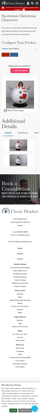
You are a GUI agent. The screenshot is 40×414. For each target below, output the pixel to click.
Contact (20, 253)
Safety (20, 313)
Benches (20, 294)
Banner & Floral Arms (20, 326)
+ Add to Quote (20, 70)
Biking (20, 303)
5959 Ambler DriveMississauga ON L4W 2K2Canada (20, 222)
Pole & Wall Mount (20, 271)
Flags (20, 323)
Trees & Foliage (20, 280)
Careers (20, 259)
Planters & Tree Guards (20, 306)
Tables (20, 297)
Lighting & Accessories (20, 283)
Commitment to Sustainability (20, 357)
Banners (20, 320)
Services (20, 337)
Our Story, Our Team (20, 334)
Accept (13, 410)
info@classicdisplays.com (22, 241)
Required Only (25, 410)
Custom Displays (20, 286)
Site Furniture (20, 290)
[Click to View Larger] (20, 95)
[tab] (20, 49)
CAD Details (20, 367)
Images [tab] (8, 133)
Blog (20, 354)
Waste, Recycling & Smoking (20, 300)
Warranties (20, 348)
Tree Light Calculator (20, 364)
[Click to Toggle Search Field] (32, 3)
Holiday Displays (20, 264)
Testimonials (20, 340)
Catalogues (20, 351)
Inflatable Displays (20, 277)
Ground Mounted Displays (20, 267)
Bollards (20, 309)
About (20, 331)
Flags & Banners (20, 317)
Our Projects (20, 361)
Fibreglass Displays (20, 274)
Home (20, 248)
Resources (20, 344)
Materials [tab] (23, 133)
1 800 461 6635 (23, 235)
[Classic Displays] (13, 3)
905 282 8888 (22, 232)
